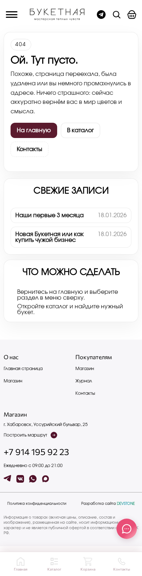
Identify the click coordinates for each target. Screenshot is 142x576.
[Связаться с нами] (127, 529)
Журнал (83, 381)
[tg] (7, 479)
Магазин (13, 381)
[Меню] (11, 14)
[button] (131, 14)
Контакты (29, 149)
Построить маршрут (25, 435)
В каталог (80, 130)
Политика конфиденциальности (36, 504)
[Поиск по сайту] (116, 14)
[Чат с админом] (101, 14)
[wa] (33, 479)
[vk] (20, 479)
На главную (34, 130)
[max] (46, 479)
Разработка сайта (108, 504)
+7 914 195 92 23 (36, 451)
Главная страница (23, 368)
